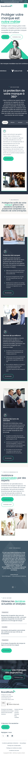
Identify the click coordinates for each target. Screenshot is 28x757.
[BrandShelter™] (7, 6)
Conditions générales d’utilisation (10, 743)
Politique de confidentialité (14, 745)
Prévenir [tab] (5, 122)
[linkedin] (12, 736)
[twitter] (3, 736)
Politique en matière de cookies (14, 748)
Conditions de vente (14, 750)
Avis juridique (23, 743)
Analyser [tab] (20, 122)
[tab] (12, 587)
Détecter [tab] (12, 122)
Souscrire (5, 727)
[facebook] (8, 736)
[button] (25, 5)
